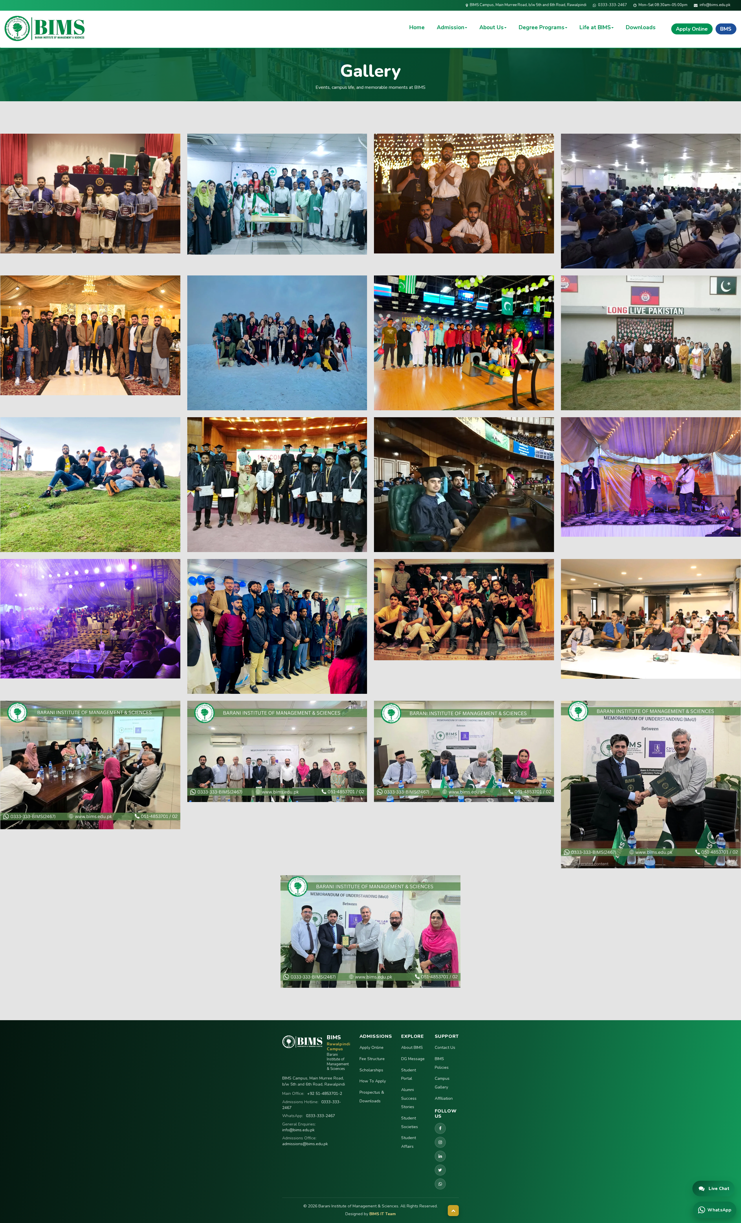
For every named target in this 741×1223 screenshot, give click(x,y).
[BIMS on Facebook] (440, 1128)
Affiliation (444, 1098)
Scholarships (371, 1070)
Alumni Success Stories (409, 1098)
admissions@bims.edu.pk (305, 1144)
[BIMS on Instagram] (440, 1142)
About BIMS (412, 1047)
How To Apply (373, 1081)
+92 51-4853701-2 (324, 1093)
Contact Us (445, 1047)
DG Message (413, 1059)
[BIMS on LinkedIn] (440, 1156)
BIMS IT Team (382, 1214)
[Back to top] (453, 1210)
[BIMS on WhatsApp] (440, 1183)
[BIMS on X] (440, 1170)
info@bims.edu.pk (298, 1130)
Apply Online (372, 1047)
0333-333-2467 (320, 1116)
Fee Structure (372, 1059)
